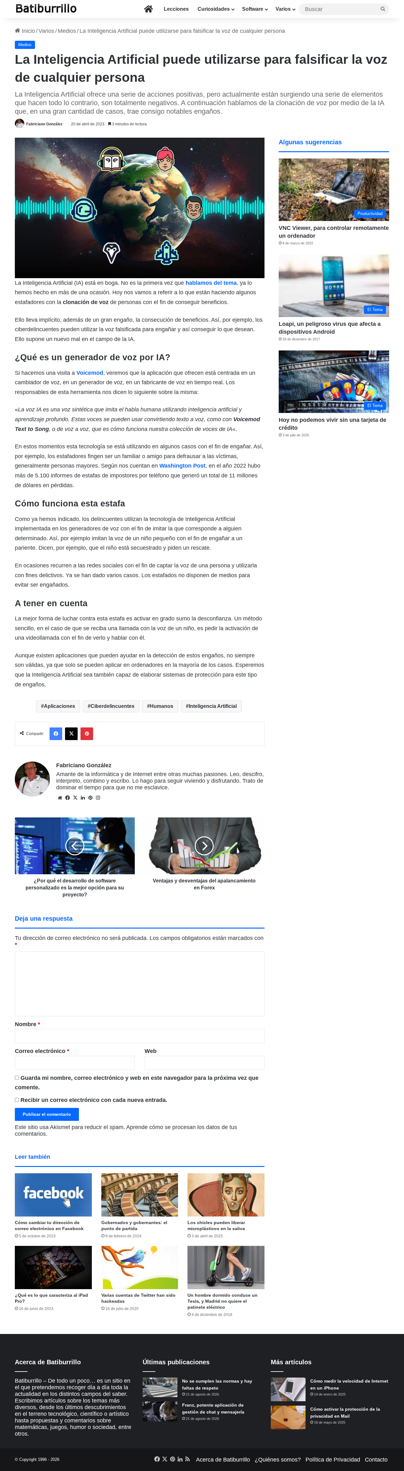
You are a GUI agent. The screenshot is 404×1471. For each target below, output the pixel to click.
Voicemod (89, 373)
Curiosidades (214, 9)
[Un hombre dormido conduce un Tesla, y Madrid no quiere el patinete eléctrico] (225, 1267)
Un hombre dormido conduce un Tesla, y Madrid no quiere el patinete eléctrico (222, 1301)
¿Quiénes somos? (278, 1459)
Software (252, 9)
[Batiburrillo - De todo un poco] (46, 9)
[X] (75, 798)
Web (151, 1051)
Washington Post (182, 466)
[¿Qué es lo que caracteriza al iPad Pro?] (53, 1267)
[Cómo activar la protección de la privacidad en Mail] (288, 1417)
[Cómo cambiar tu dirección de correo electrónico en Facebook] (53, 1195)
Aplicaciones (59, 706)
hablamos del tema (211, 283)
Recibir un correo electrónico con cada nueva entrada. (94, 1100)
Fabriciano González (44, 124)
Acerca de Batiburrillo (223, 1459)
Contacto (376, 1459)
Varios (283, 9)
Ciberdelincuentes (112, 706)
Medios (67, 31)
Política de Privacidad (333, 1459)
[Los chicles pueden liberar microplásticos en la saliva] (225, 1195)
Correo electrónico (42, 1051)
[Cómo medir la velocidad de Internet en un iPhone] (288, 1389)
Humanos (161, 706)
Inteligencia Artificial (213, 706)
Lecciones (176, 9)
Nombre (27, 1024)
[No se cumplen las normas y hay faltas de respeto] (160, 1387)
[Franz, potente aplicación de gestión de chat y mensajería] (160, 1411)
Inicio (27, 31)
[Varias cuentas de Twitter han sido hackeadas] (139, 1267)
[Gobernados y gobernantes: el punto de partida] (139, 1195)
